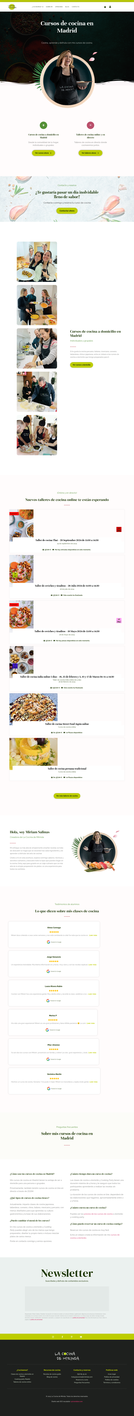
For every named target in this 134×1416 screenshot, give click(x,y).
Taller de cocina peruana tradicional (67, 768)
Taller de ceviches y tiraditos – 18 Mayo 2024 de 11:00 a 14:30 (67, 631)
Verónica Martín (54, 1074)
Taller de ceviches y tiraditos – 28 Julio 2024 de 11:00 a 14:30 (67, 585)
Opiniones (59, 7)
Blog (67, 7)
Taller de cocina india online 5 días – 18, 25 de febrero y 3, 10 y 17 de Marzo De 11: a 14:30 (67, 676)
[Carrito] (105, 6)
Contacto (75, 7)
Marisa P (53, 1015)
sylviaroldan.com (77, 1401)
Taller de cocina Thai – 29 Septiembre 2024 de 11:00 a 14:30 (67, 540)
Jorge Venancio (54, 957)
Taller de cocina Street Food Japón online (67, 723)
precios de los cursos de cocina (98, 1214)
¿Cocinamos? (37, 7)
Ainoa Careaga (54, 927)
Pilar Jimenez (54, 1045)
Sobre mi (49, 7)
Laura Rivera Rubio (53, 986)
